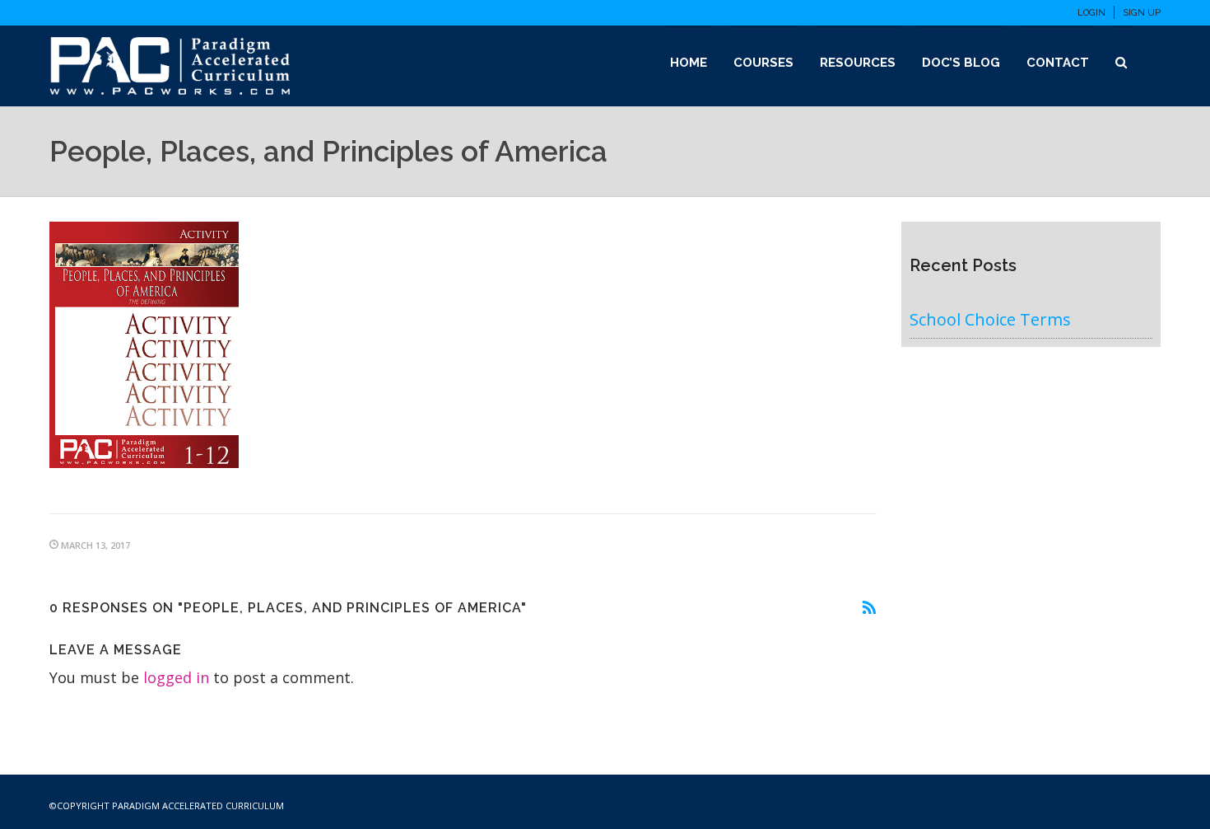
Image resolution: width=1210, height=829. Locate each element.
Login (1091, 12)
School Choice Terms (990, 319)
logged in (176, 677)
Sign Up (1142, 12)
